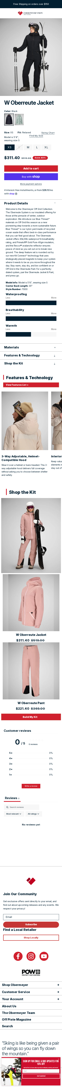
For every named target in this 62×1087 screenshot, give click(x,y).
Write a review (31, 786)
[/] (30, 13)
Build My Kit (30, 716)
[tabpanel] (31, 831)
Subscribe (31, 924)
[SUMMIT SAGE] (19, 119)
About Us (9, 1006)
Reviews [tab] (12, 798)
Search (7, 1026)
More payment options (31, 184)
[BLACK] (9, 119)
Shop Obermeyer (15, 985)
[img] (31, 303)
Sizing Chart (48, 132)
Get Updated (41, 1076)
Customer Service (16, 992)
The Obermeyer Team (18, 1013)
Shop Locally (31, 937)
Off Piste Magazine (16, 1019)
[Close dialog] (58, 1059)
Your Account (12, 999)
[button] (31, 203)
